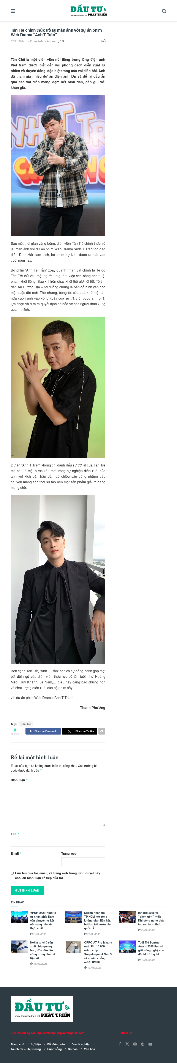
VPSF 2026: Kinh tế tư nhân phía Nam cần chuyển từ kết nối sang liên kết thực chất (43, 920)
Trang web (69, 853)
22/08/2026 (40, 934)
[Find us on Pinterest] (142, 1044)
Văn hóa (49, 41)
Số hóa (72, 1049)
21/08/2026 (94, 934)
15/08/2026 (40, 963)
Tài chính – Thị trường (26, 1049)
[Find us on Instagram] (135, 1044)
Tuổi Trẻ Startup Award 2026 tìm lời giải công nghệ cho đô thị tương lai (151, 948)
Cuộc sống (54, 1049)
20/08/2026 (148, 930)
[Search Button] (164, 10)
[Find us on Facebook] (120, 1044)
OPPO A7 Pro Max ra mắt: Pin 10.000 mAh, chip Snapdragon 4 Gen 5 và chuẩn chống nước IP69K (98, 952)
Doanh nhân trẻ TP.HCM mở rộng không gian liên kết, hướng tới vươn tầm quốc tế (98, 920)
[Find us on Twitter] (127, 1044)
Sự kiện (36, 1044)
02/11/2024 (18, 41)
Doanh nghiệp (80, 1044)
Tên (15, 834)
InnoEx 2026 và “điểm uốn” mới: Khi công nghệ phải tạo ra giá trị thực (151, 918)
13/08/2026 (94, 967)
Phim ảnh (36, 41)
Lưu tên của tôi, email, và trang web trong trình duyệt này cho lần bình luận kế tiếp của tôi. (57, 875)
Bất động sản (56, 1044)
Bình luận (19, 780)
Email (16, 853)
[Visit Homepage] (88, 10)
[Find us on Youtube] (150, 1044)
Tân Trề (26, 724)
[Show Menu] (13, 10)
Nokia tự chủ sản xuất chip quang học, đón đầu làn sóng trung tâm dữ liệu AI (42, 950)
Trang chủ (17, 1044)
